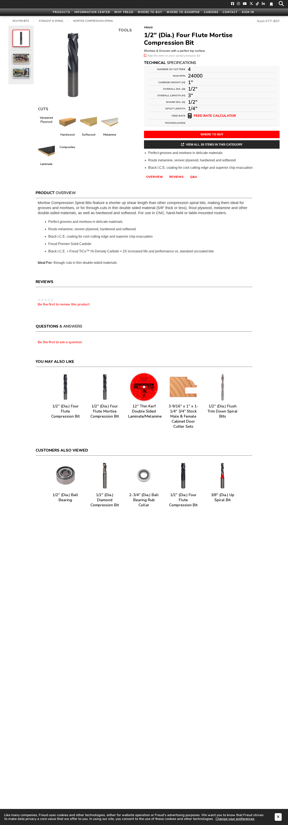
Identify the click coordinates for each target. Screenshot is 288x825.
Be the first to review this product (64, 304)
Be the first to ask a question (60, 342)
